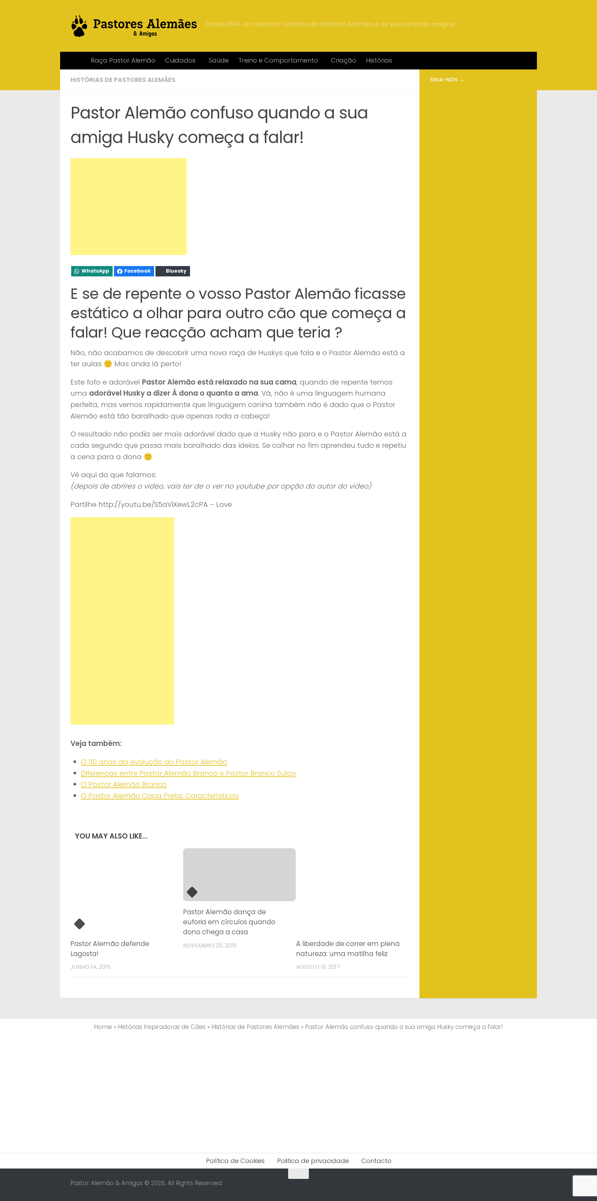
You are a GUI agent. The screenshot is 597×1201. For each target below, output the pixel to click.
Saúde (219, 60)
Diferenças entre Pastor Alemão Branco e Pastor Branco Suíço (188, 773)
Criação (343, 60)
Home (103, 1027)
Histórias (379, 60)
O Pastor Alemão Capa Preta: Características (160, 796)
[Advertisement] (128, 206)
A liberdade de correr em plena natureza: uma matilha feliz (348, 948)
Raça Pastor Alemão (123, 60)
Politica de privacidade (313, 1160)
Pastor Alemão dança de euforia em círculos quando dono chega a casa (229, 922)
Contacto (376, 1160)
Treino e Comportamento (278, 60)
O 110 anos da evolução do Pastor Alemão (154, 762)
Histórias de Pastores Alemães (123, 79)
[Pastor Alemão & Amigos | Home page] (134, 26)
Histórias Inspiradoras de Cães (162, 1027)
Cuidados (180, 60)
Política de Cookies (235, 1160)
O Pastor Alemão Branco (124, 784)
